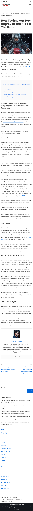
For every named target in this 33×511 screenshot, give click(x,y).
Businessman (5, 436)
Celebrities (4, 439)
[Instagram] (15, 357)
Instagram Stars (5, 451)
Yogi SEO (16, 509)
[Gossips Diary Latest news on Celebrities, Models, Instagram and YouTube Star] (5, 5)
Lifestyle (3, 457)
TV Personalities (5, 482)
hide (11, 82)
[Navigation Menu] (30, 5)
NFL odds (27, 67)
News (2, 464)
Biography (4, 433)
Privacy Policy (14, 497)
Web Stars (4, 485)
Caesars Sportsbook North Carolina (13, 122)
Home (2, 13)
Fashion (3, 442)
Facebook (4, 1)
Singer (3, 470)
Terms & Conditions (7, 499)
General (3, 445)
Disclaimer (19, 499)
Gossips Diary (20, 504)
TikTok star (4, 479)
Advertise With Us (6, 501)
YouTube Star (5, 488)
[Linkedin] (17, 357)
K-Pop (3, 454)
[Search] (30, 1)
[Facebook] (13, 357)
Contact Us (4, 497)
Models (3, 460)
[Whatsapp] (19, 357)
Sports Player (5, 476)
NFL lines (24, 196)
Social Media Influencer (7, 473)
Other (7, 13)
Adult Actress (5, 430)
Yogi (13, 507)
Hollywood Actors (6, 448)
